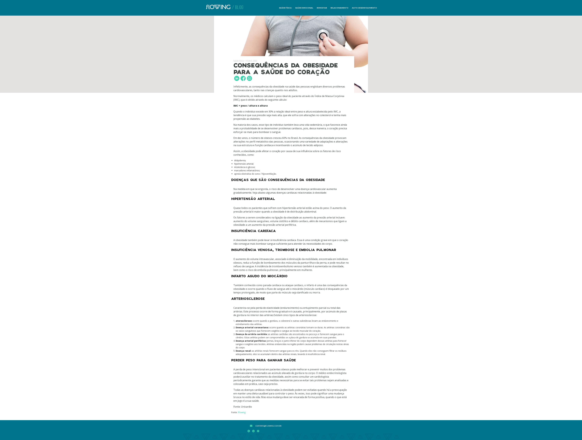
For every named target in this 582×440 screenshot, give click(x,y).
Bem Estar (322, 8)
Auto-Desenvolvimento (364, 8)
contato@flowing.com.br (268, 426)
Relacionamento (339, 8)
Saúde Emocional (304, 8)
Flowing (242, 412)
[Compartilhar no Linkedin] (236, 78)
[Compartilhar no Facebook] (243, 78)
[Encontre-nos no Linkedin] (253, 431)
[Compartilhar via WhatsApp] (249, 78)
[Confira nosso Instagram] (258, 431)
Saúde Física (285, 8)
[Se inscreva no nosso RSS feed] (249, 431)
